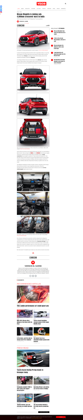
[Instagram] (23, 25)
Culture (39, 8)
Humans (33, 8)
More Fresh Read (44, 412)
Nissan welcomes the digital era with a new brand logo (59, 47)
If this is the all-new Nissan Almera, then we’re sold (59, 39)
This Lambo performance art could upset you (33, 306)
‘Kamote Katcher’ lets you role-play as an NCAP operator (24, 405)
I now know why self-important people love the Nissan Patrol (59, 54)
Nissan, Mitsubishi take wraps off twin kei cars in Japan (59, 32)
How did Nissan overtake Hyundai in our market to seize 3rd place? (59, 61)
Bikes (22, 8)
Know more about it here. (37, 417)
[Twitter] (1, 8)
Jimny (31, 153)
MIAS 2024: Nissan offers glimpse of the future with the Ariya (24, 322)
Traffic (44, 8)
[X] (20, 25)
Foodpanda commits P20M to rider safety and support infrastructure (24, 388)
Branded (63, 8)
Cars (18, 8)
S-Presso (38, 153)
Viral (54, 8)
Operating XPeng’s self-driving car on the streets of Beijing (41, 388)
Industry (27, 8)
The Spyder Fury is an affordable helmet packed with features (41, 339)
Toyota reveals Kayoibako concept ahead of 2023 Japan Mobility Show (41, 322)
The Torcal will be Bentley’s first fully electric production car (41, 406)
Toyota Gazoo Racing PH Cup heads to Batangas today (30, 371)
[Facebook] (18, 25)
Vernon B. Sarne (23, 21)
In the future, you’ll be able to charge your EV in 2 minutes (24, 339)
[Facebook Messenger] (21, 25)
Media (58, 8)
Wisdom (49, 8)
